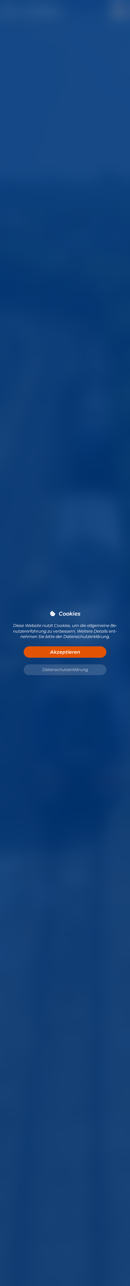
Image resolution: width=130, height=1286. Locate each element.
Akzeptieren (65, 652)
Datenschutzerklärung (65, 669)
